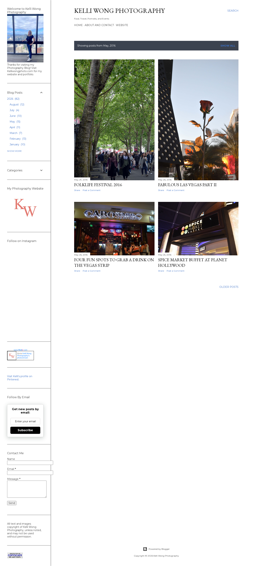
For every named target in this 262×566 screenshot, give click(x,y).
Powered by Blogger (159, 549)
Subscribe (25, 430)
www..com (20, 350)
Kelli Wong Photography (119, 10)
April (14, 127)
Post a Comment (92, 190)
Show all (227, 45)
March (15, 133)
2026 (13, 98)
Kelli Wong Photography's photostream (24, 355)
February (17, 138)
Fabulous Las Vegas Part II (187, 184)
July (14, 110)
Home (78, 25)
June (15, 116)
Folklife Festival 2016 (98, 184)
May (15, 121)
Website (122, 25)
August (17, 104)
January (17, 144)
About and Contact (99, 25)
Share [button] (77, 190)
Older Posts (228, 287)
